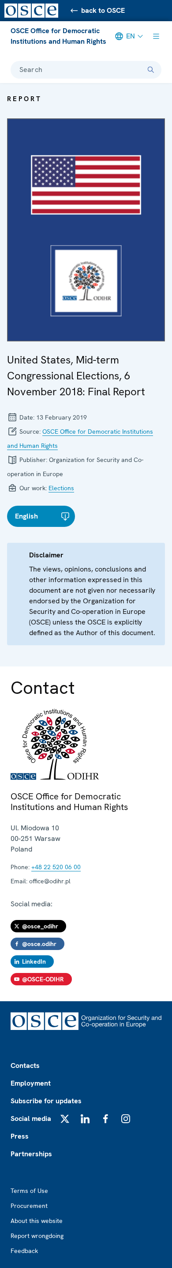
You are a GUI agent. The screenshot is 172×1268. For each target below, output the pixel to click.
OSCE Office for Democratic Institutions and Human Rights (58, 36)
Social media (31, 1118)
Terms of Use (29, 1191)
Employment (31, 1083)
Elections (61, 488)
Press (20, 1136)
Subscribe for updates (46, 1100)
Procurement (29, 1206)
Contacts (25, 1065)
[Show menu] (156, 36)
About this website (37, 1221)
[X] (64, 1118)
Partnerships (31, 1153)
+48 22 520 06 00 (56, 867)
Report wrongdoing (37, 1236)
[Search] (151, 70)
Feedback (24, 1251)
